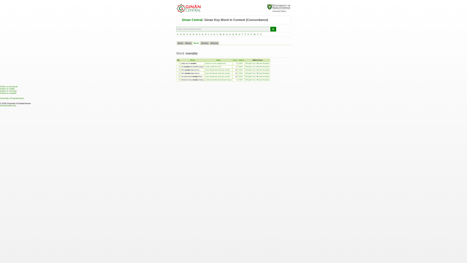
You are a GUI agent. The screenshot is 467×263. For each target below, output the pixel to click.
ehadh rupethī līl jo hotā (213, 67)
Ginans (188, 43)
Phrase (192, 60)
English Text (251, 63)
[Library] (278, 12)
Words (196, 43)
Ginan (218, 60)
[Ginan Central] (189, 12)
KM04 (241, 63)
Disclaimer (4, 106)
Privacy (13, 106)
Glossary (214, 43)
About (180, 43)
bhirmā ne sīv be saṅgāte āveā (215, 63)
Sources (204, 43)
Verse (235, 60)
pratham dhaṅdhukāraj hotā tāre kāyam (218, 80)
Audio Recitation (263, 63)
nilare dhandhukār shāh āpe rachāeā (217, 70)
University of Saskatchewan (12, 98)
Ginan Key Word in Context (224, 20)
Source (241, 60)
